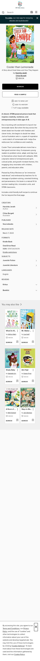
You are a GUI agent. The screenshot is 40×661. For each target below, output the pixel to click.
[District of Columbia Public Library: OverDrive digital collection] (20, 4)
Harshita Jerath (21, 73)
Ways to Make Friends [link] (27, 409)
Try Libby (8, 18)
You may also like (11, 304)
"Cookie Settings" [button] (18, 646)
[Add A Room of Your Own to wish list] (17, 420)
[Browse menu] (36, 12)
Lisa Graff (26, 334)
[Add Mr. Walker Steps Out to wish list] (32, 341)
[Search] (3, 12)
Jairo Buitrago (27, 413)
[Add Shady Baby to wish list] (17, 381)
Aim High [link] (25, 370)
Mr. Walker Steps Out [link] (27, 331)
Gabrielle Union (12, 373)
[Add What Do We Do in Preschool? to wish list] (17, 341)
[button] (20, 87)
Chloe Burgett (21, 76)
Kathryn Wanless (12, 334)
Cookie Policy (19, 654)
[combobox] (15, 12)
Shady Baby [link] (10, 370)
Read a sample (20, 95)
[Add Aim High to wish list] (32, 381)
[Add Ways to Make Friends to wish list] (32, 420)
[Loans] (32, 12)
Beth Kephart (12, 413)
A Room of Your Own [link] (11, 409)
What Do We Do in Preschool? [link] (11, 331)
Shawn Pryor (27, 373)
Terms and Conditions (11, 628)
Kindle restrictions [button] (10, 252)
